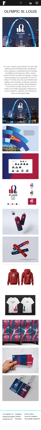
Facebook (18, 419)
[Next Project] (38, 405)
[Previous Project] (3, 405)
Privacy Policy (29, 414)
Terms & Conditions (30, 416)
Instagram (18, 414)
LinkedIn (18, 416)
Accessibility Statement (32, 419)
